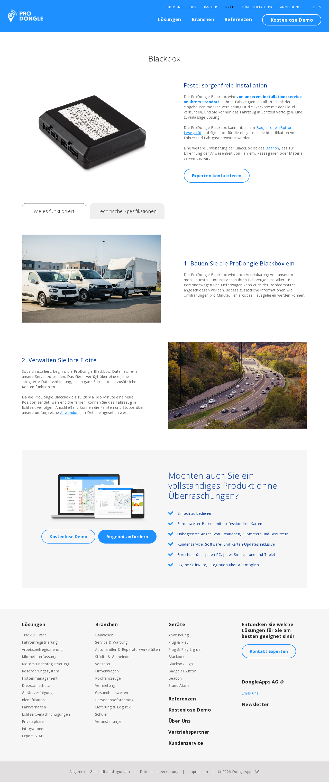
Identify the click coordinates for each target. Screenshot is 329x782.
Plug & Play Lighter (185, 649)
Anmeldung (290, 7)
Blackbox (176, 656)
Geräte (229, 7)
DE (315, 7)
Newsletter (255, 704)
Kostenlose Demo (291, 20)
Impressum (198, 771)
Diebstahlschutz (36, 685)
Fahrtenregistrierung (40, 642)
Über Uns (174, 7)
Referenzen (238, 19)
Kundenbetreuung (258, 7)
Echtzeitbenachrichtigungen (46, 714)
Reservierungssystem (40, 671)
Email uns (250, 693)
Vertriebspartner (188, 732)
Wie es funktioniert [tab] (54, 211)
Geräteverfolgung (37, 692)
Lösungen (169, 19)
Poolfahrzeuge (108, 678)
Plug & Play (178, 642)
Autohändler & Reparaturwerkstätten (127, 649)
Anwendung (70, 412)
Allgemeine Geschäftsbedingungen (99, 771)
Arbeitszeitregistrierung (42, 649)
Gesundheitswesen (111, 692)
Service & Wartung (111, 642)
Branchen (202, 19)
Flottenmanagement (40, 678)
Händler (210, 7)
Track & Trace (34, 635)
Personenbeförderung (114, 699)
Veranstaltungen (109, 721)
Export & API (33, 735)
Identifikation (33, 699)
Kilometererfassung (39, 656)
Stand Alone (178, 685)
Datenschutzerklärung (159, 771)
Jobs (192, 7)
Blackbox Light (181, 663)
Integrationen (33, 728)
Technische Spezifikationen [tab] (127, 211)
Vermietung (105, 685)
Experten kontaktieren (216, 176)
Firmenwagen (107, 671)
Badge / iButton (182, 671)
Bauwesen (104, 635)
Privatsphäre (33, 721)
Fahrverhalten (34, 707)
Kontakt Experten (269, 651)
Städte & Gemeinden (113, 656)
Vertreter (103, 663)
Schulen (102, 714)
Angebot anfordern (127, 536)
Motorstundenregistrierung (45, 663)
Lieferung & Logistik (113, 707)
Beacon (272, 148)
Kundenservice (185, 743)
